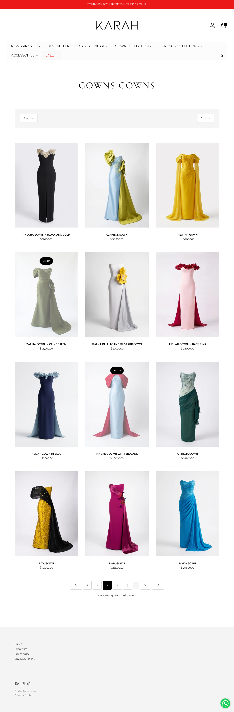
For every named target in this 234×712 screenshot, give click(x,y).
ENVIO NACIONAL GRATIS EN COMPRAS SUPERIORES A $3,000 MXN (117, 4)
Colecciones (21, 649)
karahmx (33, 691)
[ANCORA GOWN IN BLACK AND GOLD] (46, 185)
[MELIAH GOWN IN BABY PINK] (187, 294)
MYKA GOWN (187, 563)
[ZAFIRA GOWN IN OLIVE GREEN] (46, 294)
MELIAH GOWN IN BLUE (46, 454)
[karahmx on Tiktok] (28, 684)
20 (145, 585)
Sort (203, 118)
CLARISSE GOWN (117, 234)
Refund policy (22, 654)
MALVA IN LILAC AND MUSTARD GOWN (117, 344)
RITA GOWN (46, 563)
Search (18, 644)
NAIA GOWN (117, 563)
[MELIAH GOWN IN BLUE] (46, 404)
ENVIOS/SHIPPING (25, 659)
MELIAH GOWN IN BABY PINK (187, 344)
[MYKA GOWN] (187, 513)
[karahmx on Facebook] (17, 684)
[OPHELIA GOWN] (187, 404)
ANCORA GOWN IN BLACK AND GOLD (46, 234)
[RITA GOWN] (46, 513)
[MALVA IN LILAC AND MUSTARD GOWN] (117, 294)
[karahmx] (117, 25)
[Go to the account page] (212, 25)
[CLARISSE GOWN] (117, 185)
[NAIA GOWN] (117, 513)
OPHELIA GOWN (187, 454)
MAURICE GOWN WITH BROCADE (117, 454)
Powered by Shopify (23, 695)
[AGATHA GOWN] (187, 185)
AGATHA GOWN (188, 234)
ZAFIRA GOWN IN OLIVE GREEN (46, 344)
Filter (26, 118)
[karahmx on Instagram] (22, 684)
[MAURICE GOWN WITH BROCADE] (117, 404)
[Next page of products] (158, 585)
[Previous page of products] (76, 585)
